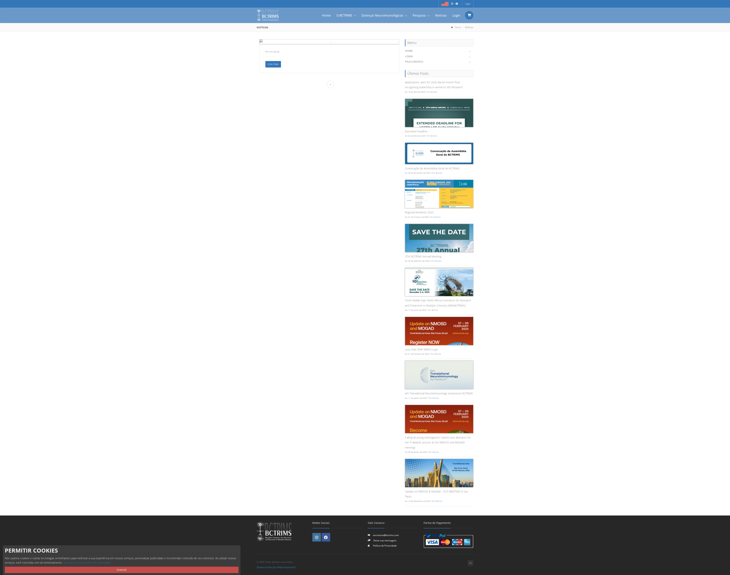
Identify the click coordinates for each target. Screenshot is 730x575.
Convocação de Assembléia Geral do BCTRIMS (432, 168)
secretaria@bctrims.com (386, 535)
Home (326, 15)
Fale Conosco (414, 61)
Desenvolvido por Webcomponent (276, 567)
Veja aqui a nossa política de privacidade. (87, 562)
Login (468, 3)
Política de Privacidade (384, 545)
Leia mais (273, 64)
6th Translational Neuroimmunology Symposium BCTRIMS (439, 393)
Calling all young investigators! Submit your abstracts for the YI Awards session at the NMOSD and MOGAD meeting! (438, 442)
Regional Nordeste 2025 (419, 212)
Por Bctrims (432, 92)
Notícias (441, 15)
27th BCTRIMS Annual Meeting (423, 256)
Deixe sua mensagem (384, 540)
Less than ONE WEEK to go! (421, 349)
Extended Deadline (416, 131)
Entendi (122, 570)
